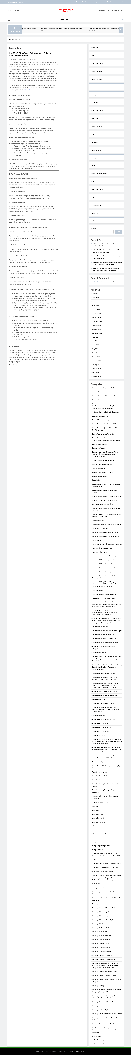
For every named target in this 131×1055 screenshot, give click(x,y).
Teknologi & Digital (98, 924)
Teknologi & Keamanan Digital (101, 936)
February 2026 (96, 313)
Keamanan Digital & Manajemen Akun (104, 560)
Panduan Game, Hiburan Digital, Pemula (104, 691)
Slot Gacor (95, 103)
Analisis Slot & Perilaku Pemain (102, 400)
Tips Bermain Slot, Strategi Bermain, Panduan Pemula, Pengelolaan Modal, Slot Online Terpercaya (106, 1030)
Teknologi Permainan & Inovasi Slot (103, 1002)
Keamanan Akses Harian (100, 552)
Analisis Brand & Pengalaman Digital (103, 388)
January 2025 (96, 365)
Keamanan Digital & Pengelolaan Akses (104, 568)
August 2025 (96, 337)
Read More (12, 365)
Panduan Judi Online (98, 699)
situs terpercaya (97, 150)
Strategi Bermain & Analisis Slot (102, 888)
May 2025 (95, 349)
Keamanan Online (97, 590)
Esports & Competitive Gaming (102, 464)
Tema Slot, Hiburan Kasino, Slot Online (104, 1024)
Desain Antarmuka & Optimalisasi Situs (104, 424)
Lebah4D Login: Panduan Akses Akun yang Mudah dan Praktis (38, 28)
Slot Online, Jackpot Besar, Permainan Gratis (106, 864)
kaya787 (27, 90)
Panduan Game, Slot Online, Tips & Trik (104, 695)
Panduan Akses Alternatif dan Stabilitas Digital (107, 631)
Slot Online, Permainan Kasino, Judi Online (105, 868)
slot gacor (95, 95)
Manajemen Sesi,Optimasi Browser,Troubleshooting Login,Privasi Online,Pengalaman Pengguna (104, 612)
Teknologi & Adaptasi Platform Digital (104, 908)
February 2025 (96, 361)
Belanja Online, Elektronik (100, 416)
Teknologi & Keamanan (99, 932)
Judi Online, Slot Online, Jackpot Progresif (105, 532)
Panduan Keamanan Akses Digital (103, 703)
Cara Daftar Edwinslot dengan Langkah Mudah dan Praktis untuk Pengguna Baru (86, 2)
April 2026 (95, 305)
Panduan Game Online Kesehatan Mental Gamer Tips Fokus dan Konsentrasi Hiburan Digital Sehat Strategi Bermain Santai (106, 685)
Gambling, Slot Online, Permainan (102, 472)
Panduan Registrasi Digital (100, 731)
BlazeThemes (80, 1051)
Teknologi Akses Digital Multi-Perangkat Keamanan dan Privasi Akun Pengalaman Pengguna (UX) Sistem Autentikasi (105, 966)
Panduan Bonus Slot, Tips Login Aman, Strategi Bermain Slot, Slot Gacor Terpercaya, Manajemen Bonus (107, 667)
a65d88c (13, 59)
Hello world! (115, 282)
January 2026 (96, 317)
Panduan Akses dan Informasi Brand (103, 635)
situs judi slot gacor (98, 814)
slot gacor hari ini (97, 63)
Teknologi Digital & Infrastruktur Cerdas (104, 972)
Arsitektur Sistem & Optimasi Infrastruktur (105, 412)
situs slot (95, 213)
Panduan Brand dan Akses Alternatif (103, 673)
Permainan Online (97, 780)
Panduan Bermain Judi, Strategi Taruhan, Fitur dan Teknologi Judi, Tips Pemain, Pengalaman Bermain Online (106, 659)
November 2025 (97, 325)
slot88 (94, 181)
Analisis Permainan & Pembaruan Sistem (105, 396)
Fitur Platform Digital (98, 468)
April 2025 (95, 353)
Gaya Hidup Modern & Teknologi (102, 504)
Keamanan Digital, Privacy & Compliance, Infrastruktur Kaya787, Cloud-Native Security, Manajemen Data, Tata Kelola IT (106, 584)
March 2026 (96, 309)
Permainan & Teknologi (99, 772)
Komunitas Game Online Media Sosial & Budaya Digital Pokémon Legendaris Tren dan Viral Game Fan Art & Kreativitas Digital (106, 604)
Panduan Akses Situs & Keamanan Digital (105, 643)
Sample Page (63, 20)
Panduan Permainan (98, 715)
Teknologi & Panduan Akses (101, 947)
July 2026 (95, 293)
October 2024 (96, 377)
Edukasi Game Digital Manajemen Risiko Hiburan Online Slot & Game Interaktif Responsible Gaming (105, 454)
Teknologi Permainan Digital (101, 1006)
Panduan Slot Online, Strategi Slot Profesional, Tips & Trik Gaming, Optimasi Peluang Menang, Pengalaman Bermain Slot (107, 741)
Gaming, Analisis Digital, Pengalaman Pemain (106, 496)
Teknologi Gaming (98, 986)
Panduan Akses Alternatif (100, 627)
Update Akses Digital (99, 1040)
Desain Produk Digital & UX (100, 444)
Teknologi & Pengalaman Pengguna (103, 959)
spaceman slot (97, 205)
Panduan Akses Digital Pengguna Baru (104, 639)
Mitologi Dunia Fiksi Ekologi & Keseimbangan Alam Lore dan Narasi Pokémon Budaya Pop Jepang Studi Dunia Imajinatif (106, 621)
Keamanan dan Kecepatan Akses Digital (105, 556)
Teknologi (95, 904)
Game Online (96, 480)
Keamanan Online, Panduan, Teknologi (104, 594)
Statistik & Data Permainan (100, 884)
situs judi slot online (98, 818)
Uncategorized (96, 1036)
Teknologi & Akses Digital (100, 912)
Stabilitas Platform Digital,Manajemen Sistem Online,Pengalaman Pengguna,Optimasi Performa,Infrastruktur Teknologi (106, 878)
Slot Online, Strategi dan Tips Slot (103, 872)
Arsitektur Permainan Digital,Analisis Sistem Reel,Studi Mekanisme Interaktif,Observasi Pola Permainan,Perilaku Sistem (106, 406)
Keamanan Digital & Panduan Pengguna (104, 564)
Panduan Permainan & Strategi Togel (103, 719)
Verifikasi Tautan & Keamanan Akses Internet (106, 1044)
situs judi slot (96, 810)
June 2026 (95, 297)
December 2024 (97, 369)
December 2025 (97, 321)
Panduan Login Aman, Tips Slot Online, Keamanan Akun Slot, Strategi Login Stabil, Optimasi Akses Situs (105, 709)
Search (93, 228)
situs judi (95, 806)
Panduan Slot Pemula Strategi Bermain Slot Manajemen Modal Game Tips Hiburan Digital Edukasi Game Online (106, 750)
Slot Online (95, 860)
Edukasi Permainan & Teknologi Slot (103, 460)
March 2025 (96, 357)
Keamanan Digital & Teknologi (101, 572)
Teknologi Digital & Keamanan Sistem (104, 975)
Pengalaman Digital (98, 762)
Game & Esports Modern (100, 476)
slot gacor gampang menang (101, 846)
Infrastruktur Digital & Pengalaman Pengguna (106, 524)
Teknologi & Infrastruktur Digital (102, 928)
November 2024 (97, 373)
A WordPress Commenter (100, 282)
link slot (94, 87)
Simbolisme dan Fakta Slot (100, 802)
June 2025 (95, 345)
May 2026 (95, 301)
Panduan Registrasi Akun (100, 723)
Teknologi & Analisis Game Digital (103, 920)
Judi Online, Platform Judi (100, 528)
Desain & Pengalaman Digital (101, 420)
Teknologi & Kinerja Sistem (100, 944)
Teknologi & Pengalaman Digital (102, 955)
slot (93, 55)
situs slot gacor (97, 71)
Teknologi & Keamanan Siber (101, 940)
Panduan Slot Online (98, 735)
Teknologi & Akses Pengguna (101, 916)
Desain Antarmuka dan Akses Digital (104, 434)
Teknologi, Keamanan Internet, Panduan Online (107, 1014)
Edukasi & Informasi (98, 448)
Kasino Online (96, 540)
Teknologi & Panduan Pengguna (102, 951)
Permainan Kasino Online (100, 776)
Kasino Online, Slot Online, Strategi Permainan (107, 544)
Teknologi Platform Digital (100, 1010)
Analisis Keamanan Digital (100, 392)
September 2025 (97, 333)
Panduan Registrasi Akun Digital (102, 727)
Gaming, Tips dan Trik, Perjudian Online (104, 500)
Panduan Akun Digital (99, 653)
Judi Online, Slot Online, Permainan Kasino (105, 536)
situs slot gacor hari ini (99, 174)
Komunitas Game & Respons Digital (103, 598)
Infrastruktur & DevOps (99, 520)
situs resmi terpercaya (99, 822)
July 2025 (95, 341)
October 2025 (96, 329)
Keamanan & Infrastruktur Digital (102, 548)
